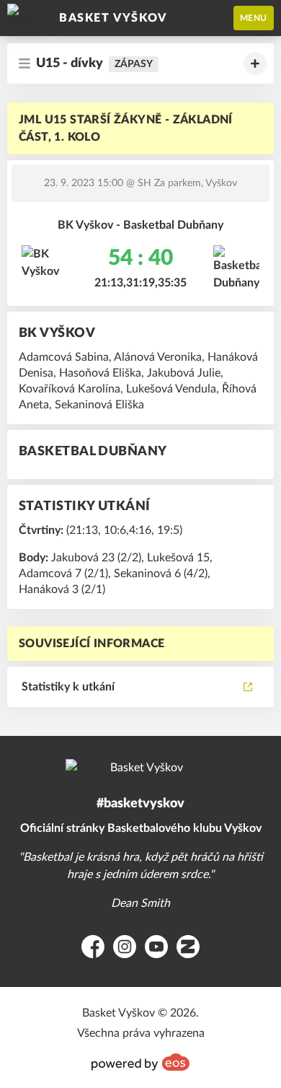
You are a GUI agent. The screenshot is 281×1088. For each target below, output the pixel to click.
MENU (253, 18)
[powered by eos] (140, 1062)
